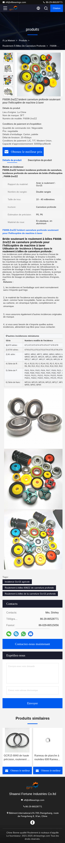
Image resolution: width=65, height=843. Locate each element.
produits (23, 40)
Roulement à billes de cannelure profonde (24, 46)
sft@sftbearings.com (16, 2)
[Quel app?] (23, 634)
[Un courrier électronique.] (31, 634)
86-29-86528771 (54, 2)
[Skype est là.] (16, 634)
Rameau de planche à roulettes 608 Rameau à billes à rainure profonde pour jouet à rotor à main (17, 757)
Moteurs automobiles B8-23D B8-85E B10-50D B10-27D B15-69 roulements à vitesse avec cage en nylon (46, 757)
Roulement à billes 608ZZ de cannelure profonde (29, 587)
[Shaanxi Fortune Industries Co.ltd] (15, 8)
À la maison (9, 40)
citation (56, 8)
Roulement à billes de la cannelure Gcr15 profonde (30, 593)
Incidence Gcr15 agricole (17, 581)
